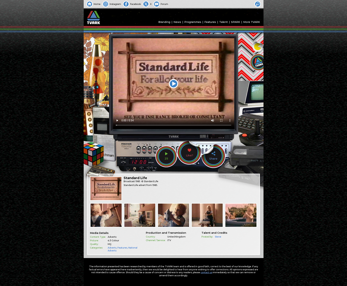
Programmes (192, 22)
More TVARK (251, 22)
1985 (137, 181)
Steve (218, 236)
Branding (164, 22)
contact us (206, 272)
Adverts (112, 247)
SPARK (235, 22)
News (177, 22)
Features (210, 22)
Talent (223, 22)
